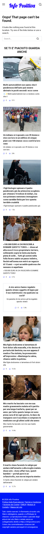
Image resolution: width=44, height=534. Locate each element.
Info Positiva (22, 5)
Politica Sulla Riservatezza (13, 502)
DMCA (23, 505)
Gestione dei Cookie (11, 505)
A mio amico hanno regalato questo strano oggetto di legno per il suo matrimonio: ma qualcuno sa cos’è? (22, 291)
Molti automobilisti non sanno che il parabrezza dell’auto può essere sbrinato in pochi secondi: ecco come (20, 88)
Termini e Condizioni (33, 502)
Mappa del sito (16, 507)
